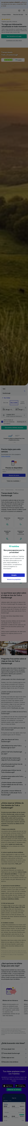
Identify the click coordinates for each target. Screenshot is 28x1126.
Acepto (13, 575)
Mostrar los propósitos (14, 579)
